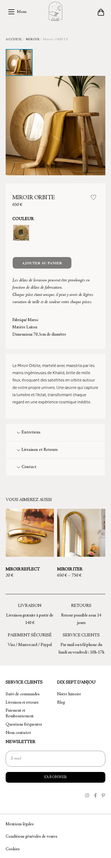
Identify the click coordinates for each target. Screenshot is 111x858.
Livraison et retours (22, 702)
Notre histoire (69, 694)
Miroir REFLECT (23, 569)
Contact (29, 467)
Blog (61, 702)
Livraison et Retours (40, 450)
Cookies (13, 849)
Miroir (33, 39)
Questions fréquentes (24, 724)
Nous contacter (18, 733)
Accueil (14, 39)
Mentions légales (20, 824)
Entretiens (31, 432)
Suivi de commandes (23, 694)
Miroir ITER (69, 569)
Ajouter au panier (42, 262)
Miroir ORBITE (33, 198)
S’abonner (55, 777)
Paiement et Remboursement (20, 713)
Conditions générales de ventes (31, 836)
